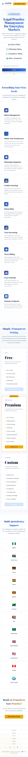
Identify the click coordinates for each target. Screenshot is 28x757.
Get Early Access (20, 3)
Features (14, 730)
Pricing (14, 733)
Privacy (14, 741)
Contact (14, 738)
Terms (14, 744)
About (14, 735)
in (10, 747)
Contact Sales (14, 504)
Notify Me (14, 69)
